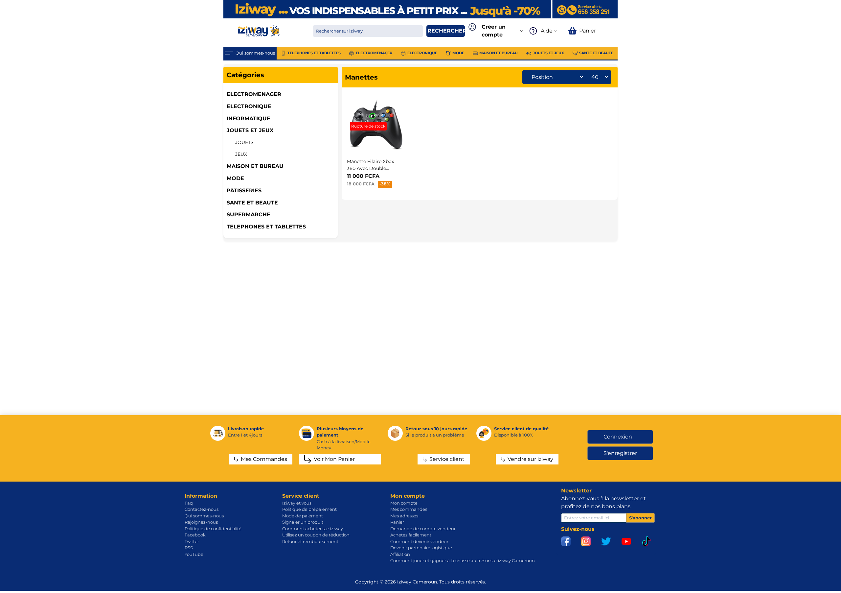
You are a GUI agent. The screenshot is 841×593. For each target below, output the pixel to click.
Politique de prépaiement (309, 509)
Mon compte (404, 503)
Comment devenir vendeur (419, 541)
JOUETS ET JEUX (250, 130)
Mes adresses (404, 515)
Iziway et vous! (297, 503)
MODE (235, 178)
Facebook (195, 534)
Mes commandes (408, 509)
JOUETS (244, 142)
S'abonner (640, 517)
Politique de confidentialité (213, 528)
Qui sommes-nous (204, 515)
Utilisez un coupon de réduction (316, 534)
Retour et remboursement (310, 541)
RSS (189, 547)
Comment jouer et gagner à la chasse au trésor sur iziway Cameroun (462, 560)
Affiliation (400, 554)
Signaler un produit (302, 522)
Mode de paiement (302, 515)
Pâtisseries (244, 190)
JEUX (241, 154)
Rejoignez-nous (201, 522)
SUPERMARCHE (248, 214)
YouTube (194, 554)
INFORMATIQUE (248, 118)
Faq (189, 503)
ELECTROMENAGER (254, 94)
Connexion (617, 437)
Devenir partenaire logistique (421, 547)
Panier (397, 522)
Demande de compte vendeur (423, 528)
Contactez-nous (201, 509)
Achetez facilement (410, 534)
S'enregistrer (620, 453)
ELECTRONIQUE (249, 106)
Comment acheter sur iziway (312, 528)
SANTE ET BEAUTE (252, 203)
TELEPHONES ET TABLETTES (266, 227)
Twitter (192, 541)
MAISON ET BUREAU (255, 166)
